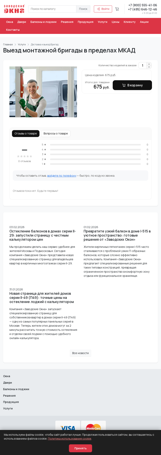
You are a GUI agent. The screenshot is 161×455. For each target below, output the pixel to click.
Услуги (102, 22)
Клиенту (130, 22)
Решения (67, 22)
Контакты (13, 30)
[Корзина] (117, 9)
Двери (21, 22)
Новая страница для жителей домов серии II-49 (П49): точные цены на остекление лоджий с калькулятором (41, 297)
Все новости (80, 353)
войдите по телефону (61, 175)
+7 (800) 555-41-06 (142, 5)
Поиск (83, 9)
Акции (144, 22)
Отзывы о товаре (26, 133)
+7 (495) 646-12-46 (142, 9)
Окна (9, 22)
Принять (80, 448)
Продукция (85, 22)
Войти (105, 9)
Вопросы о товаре (56, 133)
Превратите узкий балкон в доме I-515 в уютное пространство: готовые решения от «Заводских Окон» (117, 235)
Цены (115, 22)
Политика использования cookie (69, 438)
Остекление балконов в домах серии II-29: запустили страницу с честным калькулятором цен (42, 235)
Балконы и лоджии (43, 22)
